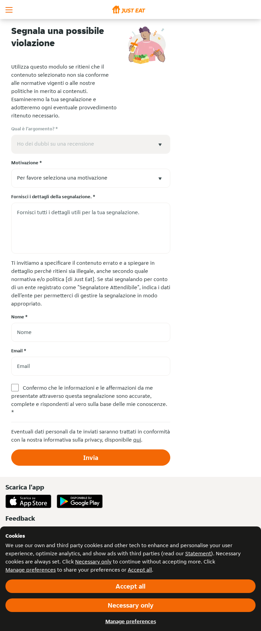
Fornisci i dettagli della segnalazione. (53, 196)
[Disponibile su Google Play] (80, 501)
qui (137, 439)
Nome (19, 317)
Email (18, 351)
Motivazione (26, 163)
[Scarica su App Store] (28, 501)
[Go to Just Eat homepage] (130, 9)
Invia (90, 457)
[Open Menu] (9, 9)
